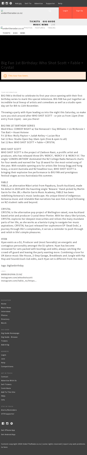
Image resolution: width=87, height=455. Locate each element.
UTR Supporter (7, 414)
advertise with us (9, 380)
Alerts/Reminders (9, 410)
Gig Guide (49, 21)
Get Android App (8, 434)
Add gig (18, 3)
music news (6, 307)
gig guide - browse (9, 337)
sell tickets (6, 384)
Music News (40, 24)
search (51, 12)
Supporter (50, 3)
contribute (6, 388)
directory (5, 319)
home (3, 304)
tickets (4, 341)
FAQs (3, 396)
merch (3, 323)
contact (4, 376)
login (3, 355)
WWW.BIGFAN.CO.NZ (11, 274)
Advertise (39, 3)
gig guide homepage (10, 333)
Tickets (35, 21)
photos (4, 315)
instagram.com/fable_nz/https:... (19, 280)
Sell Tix (28, 3)
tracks (51, 27)
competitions (7, 366)
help (3, 362)
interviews (5, 311)
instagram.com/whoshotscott (17, 277)
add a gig (5, 345)
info (3, 400)
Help (60, 3)
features (40, 27)
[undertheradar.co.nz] (12, 13)
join (3, 359)
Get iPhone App (8, 430)
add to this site (8, 392)
